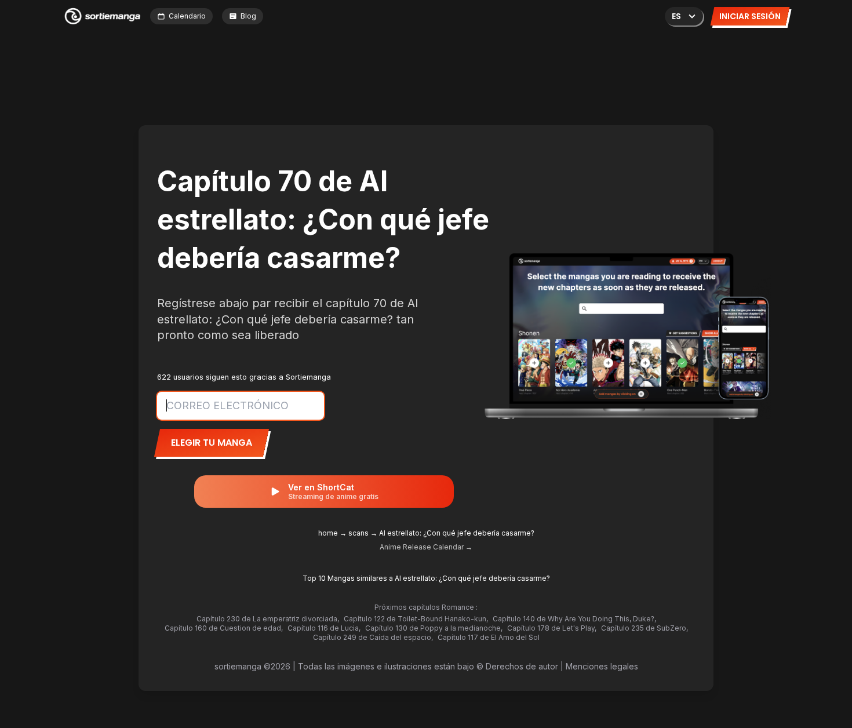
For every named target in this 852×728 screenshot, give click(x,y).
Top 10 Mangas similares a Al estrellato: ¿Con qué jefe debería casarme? (426, 578)
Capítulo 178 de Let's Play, (551, 628)
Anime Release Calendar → (426, 547)
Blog (248, 16)
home (328, 533)
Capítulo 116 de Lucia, (324, 628)
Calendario (187, 16)
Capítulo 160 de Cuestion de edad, (224, 628)
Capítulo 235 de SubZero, (644, 628)
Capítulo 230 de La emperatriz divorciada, (267, 618)
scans (358, 533)
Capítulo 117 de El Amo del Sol (489, 637)
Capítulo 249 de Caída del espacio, (373, 637)
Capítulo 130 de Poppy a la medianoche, (434, 628)
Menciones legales (602, 666)
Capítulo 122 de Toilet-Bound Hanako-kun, (416, 618)
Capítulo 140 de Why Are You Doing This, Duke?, (574, 618)
